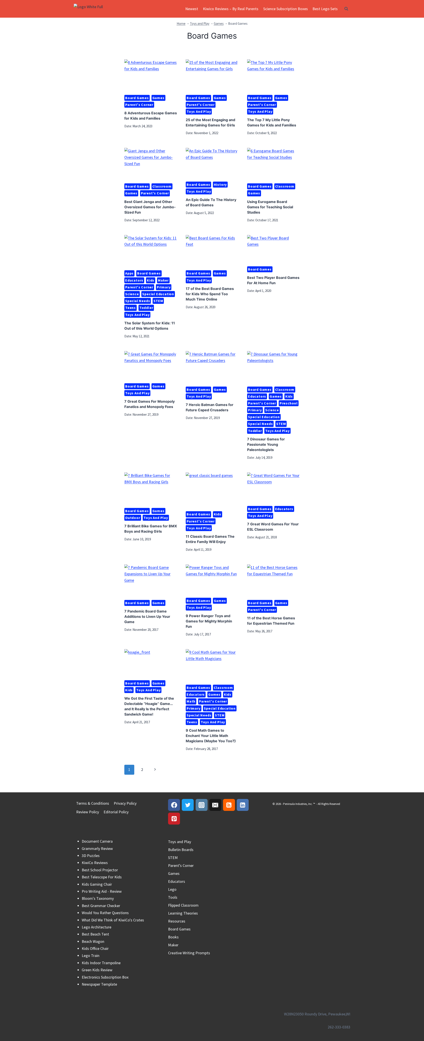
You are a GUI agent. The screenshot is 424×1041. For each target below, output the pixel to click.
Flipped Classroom (183, 905)
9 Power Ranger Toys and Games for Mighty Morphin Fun (209, 621)
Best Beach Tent (95, 934)
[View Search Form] (346, 9)
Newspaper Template (99, 984)
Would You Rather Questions (105, 912)
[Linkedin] (243, 805)
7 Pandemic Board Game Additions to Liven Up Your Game (147, 616)
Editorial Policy (116, 811)
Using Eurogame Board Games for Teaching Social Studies (270, 206)
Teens (130, 307)
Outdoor (132, 517)
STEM (158, 301)
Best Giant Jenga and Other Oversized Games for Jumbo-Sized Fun (150, 206)
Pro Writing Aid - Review (102, 891)
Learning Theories (183, 913)
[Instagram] (202, 805)
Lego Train (90, 955)
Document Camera (97, 841)
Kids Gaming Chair (97, 884)
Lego (172, 889)
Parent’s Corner (181, 865)
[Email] (215, 805)
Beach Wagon (93, 941)
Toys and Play (199, 111)
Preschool (289, 403)
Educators (134, 280)
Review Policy (87, 811)
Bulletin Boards (180, 849)
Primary (164, 287)
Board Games (137, 98)
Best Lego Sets (325, 8)
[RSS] (229, 805)
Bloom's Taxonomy (98, 898)
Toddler (146, 307)
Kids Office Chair (95, 948)
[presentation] (150, 75)
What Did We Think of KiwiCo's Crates (113, 920)
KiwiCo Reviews (95, 862)
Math (191, 701)
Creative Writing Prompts (189, 952)
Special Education (158, 294)
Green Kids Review (97, 969)
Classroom (162, 186)
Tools (172, 897)
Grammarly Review (97, 848)
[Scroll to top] (412, 1018)
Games (158, 98)
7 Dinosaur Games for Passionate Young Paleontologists (266, 444)
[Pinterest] (174, 819)
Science (132, 294)
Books (173, 937)
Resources (176, 921)
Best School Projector (100, 869)
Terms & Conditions (92, 803)
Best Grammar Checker (101, 905)
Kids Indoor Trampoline (101, 962)
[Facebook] (174, 805)
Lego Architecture (96, 927)
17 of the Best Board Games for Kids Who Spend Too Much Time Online (210, 293)
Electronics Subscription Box (105, 977)
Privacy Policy (125, 803)
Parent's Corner (139, 104)
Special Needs (137, 301)
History (220, 184)
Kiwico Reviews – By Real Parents (230, 8)
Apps (129, 273)
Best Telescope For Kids (102, 876)
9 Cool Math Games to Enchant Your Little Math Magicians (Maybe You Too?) (211, 735)
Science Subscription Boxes (285, 8)
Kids (150, 280)
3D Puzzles (91, 855)
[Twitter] (188, 805)
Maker (163, 280)
